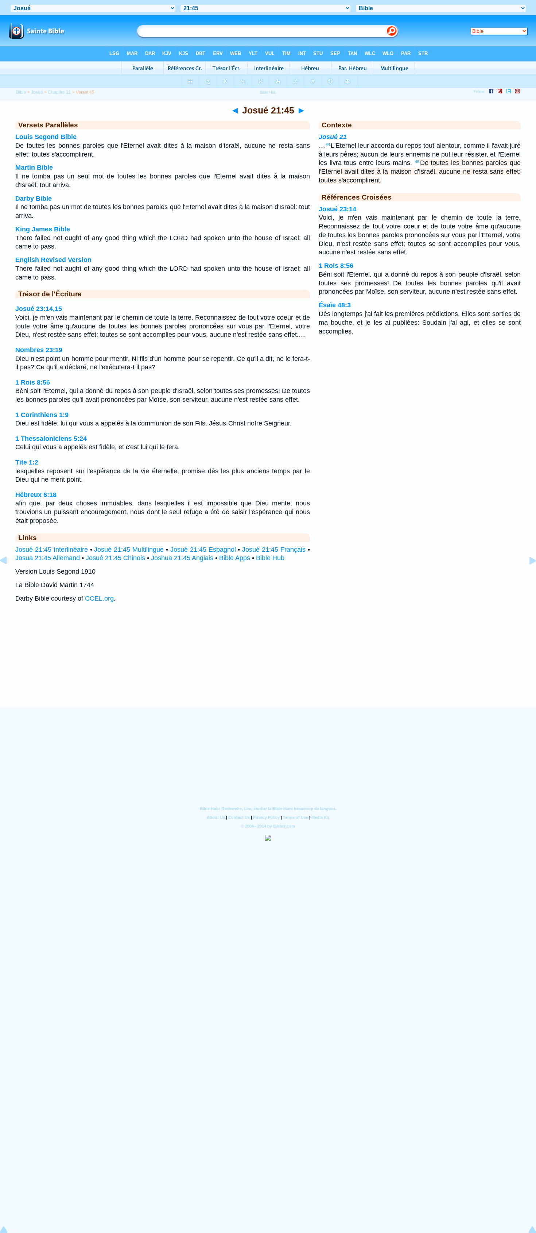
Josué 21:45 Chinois (115, 558)
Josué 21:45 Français (274, 549)
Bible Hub (270, 558)
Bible (21, 92)
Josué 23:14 (337, 209)
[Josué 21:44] (9, 577)
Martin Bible (34, 167)
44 (328, 144)
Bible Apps (234, 558)
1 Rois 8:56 (32, 382)
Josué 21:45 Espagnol (203, 549)
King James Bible (42, 229)
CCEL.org (99, 598)
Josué (37, 92)
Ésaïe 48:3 (335, 305)
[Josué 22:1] (527, 577)
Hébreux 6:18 (36, 494)
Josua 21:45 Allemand (47, 558)
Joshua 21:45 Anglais (182, 558)
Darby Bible (33, 198)
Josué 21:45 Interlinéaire (51, 549)
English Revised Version (53, 259)
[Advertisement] (268, 661)
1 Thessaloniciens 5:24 (51, 438)
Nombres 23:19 (38, 350)
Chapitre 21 (59, 92)
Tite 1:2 (26, 462)
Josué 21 (333, 136)
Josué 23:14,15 (38, 308)
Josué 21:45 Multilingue (129, 549)
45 (417, 161)
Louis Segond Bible (46, 136)
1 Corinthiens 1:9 (42, 415)
